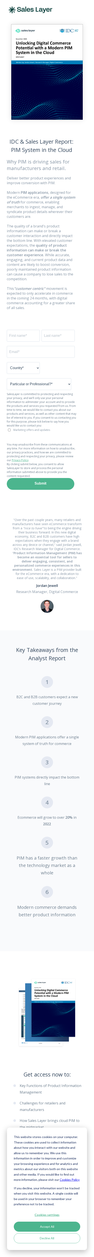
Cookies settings (47, 1215)
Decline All (47, 1238)
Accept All (47, 1226)
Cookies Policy (70, 1179)
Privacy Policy (20, 460)
